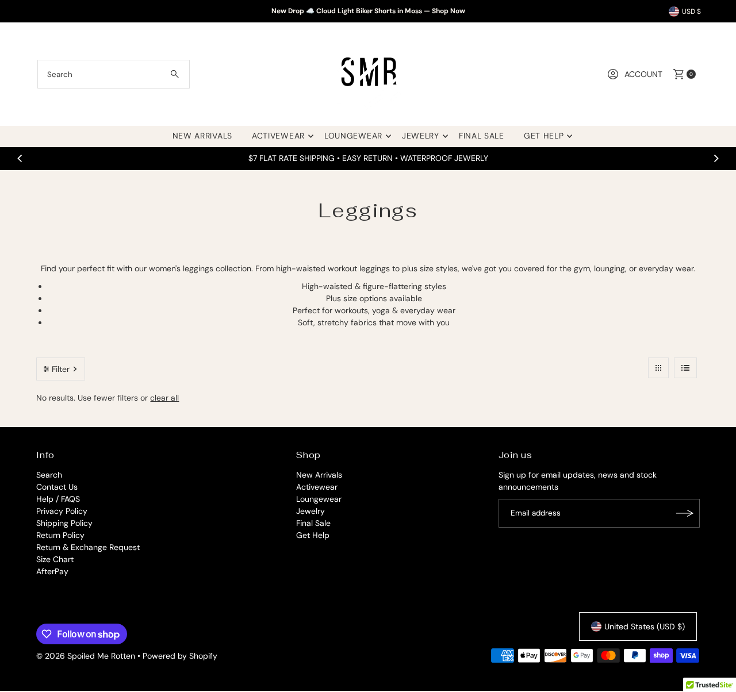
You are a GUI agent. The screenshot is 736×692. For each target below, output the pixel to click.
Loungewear (353, 135)
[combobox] (113, 74)
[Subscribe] (685, 513)
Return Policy (60, 535)
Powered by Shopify (180, 656)
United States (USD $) (644, 626)
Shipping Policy (64, 523)
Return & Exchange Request (88, 547)
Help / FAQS (58, 499)
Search (49, 475)
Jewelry (420, 135)
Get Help (544, 135)
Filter (61, 369)
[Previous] (20, 158)
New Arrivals (202, 135)
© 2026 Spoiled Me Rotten (86, 656)
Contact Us (57, 487)
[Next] (715, 158)
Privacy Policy (61, 511)
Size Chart (55, 559)
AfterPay (52, 571)
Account (643, 74)
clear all (164, 398)
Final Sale (481, 135)
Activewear (278, 135)
